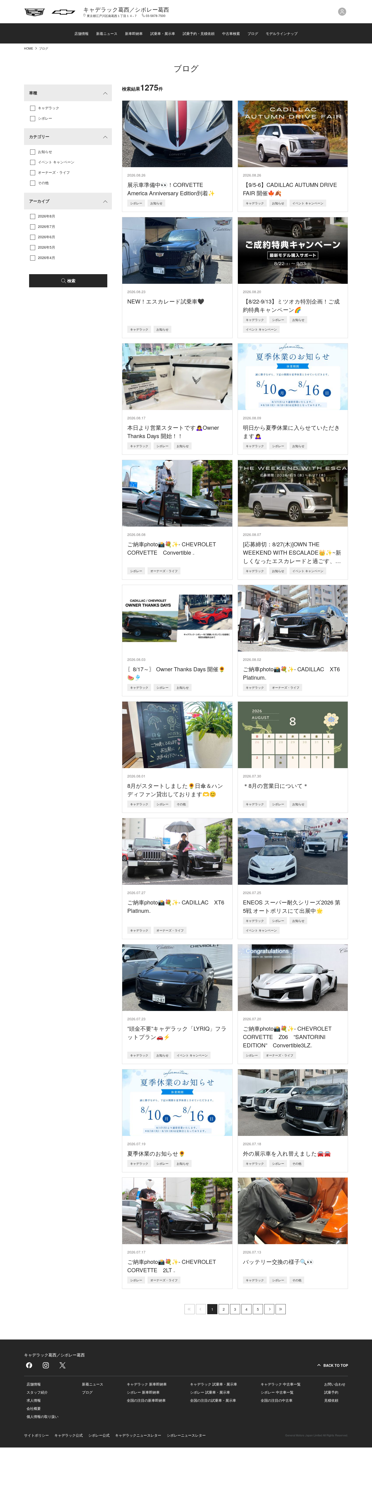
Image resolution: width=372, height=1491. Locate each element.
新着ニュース (106, 33)
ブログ (252, 33)
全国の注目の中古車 (277, 1400)
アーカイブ (39, 201)
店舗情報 (81, 33)
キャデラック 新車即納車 (147, 1384)
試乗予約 (331, 1392)
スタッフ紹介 (37, 1392)
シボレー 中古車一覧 (277, 1392)
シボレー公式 (99, 1435)
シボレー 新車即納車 (143, 1392)
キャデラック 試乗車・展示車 (213, 1384)
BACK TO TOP (335, 1365)
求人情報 (34, 1400)
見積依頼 (331, 1400)
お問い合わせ (334, 1384)
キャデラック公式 (68, 1435)
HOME (29, 48)
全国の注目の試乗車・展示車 (213, 1400)
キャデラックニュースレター (138, 1435)
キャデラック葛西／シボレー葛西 (126, 9)
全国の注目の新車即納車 (146, 1400)
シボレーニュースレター (186, 1435)
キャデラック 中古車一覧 (281, 1384)
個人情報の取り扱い (42, 1416)
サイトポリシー (36, 1435)
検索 (71, 281)
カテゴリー (39, 136)
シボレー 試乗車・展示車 (210, 1392)
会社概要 (34, 1408)
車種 (33, 93)
